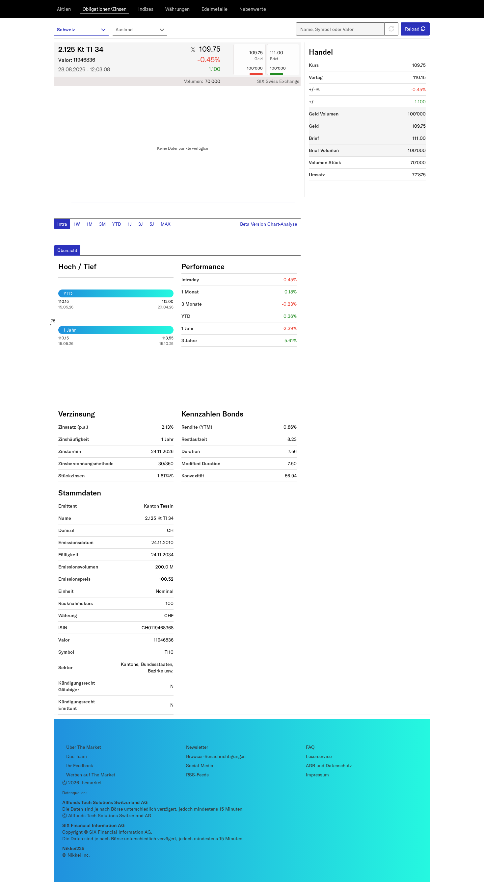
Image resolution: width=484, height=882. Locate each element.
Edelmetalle (215, 9)
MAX (166, 224)
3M (102, 224)
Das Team (76, 756)
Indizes (145, 9)
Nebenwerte (252, 9)
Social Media (199, 765)
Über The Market (83, 747)
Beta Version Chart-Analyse (268, 224)
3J (140, 224)
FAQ (310, 747)
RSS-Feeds (197, 774)
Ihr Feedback (79, 765)
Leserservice (319, 756)
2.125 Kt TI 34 (80, 49)
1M (90, 224)
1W (77, 224)
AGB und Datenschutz (329, 765)
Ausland (124, 29)
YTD (116, 224)
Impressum (317, 774)
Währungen (177, 9)
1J (130, 224)
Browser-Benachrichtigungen (216, 756)
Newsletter (197, 747)
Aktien (64, 9)
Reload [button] (413, 29)
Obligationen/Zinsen (104, 9)
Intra (62, 224)
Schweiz (66, 29)
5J (151, 224)
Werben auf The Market (90, 774)
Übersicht (67, 250)
